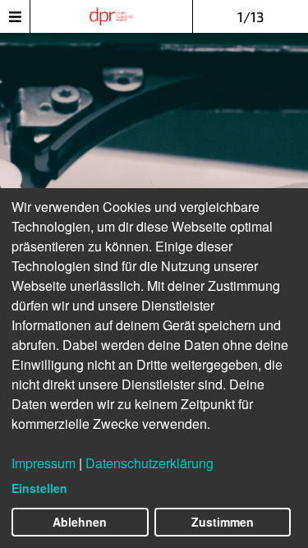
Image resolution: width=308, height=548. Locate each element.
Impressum (43, 463)
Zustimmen (222, 521)
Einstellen (39, 488)
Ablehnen (80, 521)
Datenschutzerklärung (149, 463)
